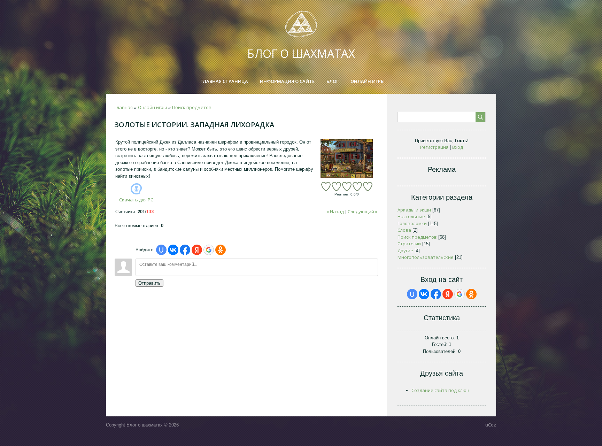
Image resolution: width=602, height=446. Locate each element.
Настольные (411, 216)
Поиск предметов (191, 107)
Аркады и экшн (414, 210)
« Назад (335, 211)
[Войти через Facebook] (185, 250)
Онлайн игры (152, 107)
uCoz (490, 425)
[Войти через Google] (208, 250)
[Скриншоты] (347, 158)
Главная (124, 107)
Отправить (149, 283)
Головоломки (412, 223)
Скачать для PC (136, 200)
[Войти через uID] (161, 250)
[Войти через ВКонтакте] (173, 250)
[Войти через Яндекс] (197, 250)
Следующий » (362, 211)
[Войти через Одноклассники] (220, 250)
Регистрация (434, 147)
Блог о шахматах (301, 53)
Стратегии (409, 243)
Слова (404, 230)
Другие (405, 250)
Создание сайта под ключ (440, 390)
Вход (457, 147)
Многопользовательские (426, 257)
